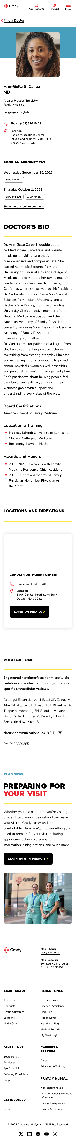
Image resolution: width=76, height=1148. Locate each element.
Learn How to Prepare (26, 859)
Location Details (28, 612)
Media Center (11, 1023)
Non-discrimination (52, 1088)
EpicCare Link (12, 1068)
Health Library (49, 1017)
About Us (9, 1000)
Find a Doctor (14, 20)
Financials (9, 1006)
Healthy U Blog (50, 1023)
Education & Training (53, 1066)
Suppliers (9, 1080)
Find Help (46, 1012)
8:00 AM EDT (14, 179)
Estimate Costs (49, 1000)
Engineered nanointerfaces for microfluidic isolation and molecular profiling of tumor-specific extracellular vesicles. (36, 683)
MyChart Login (49, 1035)
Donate (8, 1109)
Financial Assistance (53, 1006)
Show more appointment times (24, 207)
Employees (10, 1062)
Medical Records (50, 1029)
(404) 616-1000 (50, 952)
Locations (9, 1017)
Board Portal (11, 1056)
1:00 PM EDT (13, 196)
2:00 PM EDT (35, 196)
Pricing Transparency (53, 1103)
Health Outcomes (14, 1012)
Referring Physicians (16, 1074)
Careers (45, 1060)
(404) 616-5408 (30, 124)
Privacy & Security (51, 1109)
